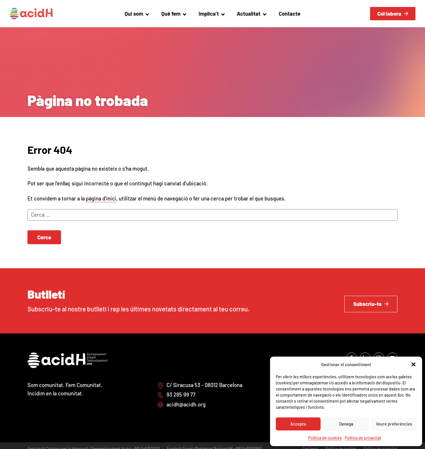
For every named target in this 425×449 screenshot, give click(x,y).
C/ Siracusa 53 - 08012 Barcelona (204, 385)
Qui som (134, 13)
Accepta (298, 423)
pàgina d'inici (101, 198)
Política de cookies (325, 437)
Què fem (170, 13)
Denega (346, 423)
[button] (413, 364)
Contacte (289, 13)
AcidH (31, 13)
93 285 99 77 (181, 394)
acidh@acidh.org (186, 404)
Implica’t (209, 13)
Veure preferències (394, 423)
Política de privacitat (363, 437)
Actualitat (248, 13)
